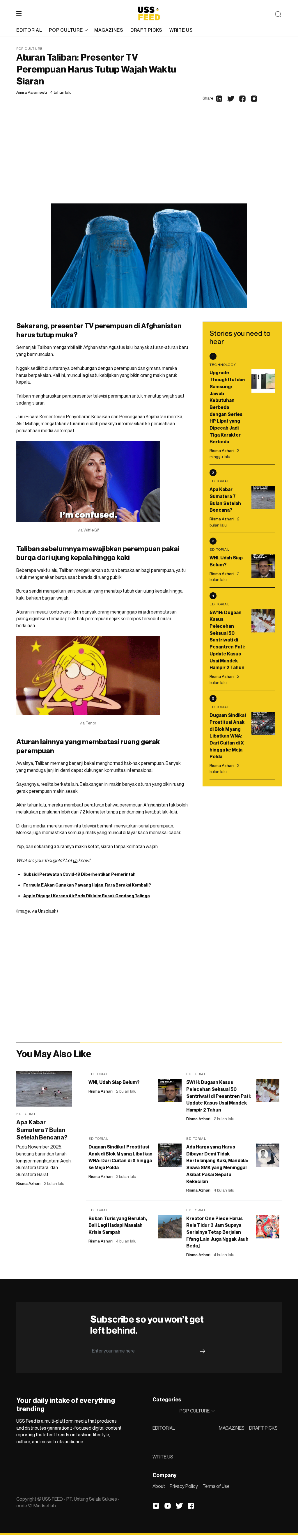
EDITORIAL (163, 1428)
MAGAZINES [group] (108, 30)
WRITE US (162, 1457)
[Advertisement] (149, 160)
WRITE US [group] (181, 30)
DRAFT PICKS (263, 1428)
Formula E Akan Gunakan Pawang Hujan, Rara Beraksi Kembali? (87, 884)
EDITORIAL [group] (29, 30)
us (75, 860)
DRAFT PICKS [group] (146, 30)
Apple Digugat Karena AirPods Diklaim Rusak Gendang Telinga (86, 895)
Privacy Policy (184, 1486)
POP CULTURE (66, 30)
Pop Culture (29, 48)
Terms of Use (216, 1486)
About (158, 1486)
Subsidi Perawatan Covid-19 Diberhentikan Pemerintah (79, 874)
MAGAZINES (231, 1428)
